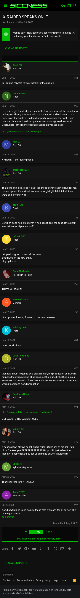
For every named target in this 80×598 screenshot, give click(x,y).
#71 (76, 407)
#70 (76, 368)
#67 (76, 284)
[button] (5, 5)
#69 (76, 340)
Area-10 (17, 65)
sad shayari (8, 516)
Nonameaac (19, 93)
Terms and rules (25, 580)
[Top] (70, 580)
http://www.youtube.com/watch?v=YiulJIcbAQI (27, 412)
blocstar (10, 22)
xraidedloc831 (21, 169)
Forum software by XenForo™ (33, 589)
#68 (76, 312)
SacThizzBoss (21, 394)
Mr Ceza (17, 464)
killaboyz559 (19, 327)
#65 (76, 217)
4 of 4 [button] (49, 531)
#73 (76, 477)
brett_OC (18, 204)
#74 (76, 505)
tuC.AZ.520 (19, 236)
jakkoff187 (18, 429)
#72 (76, 441)
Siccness (8, 574)
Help (55, 580)
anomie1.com (20, 299)
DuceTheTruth (21, 271)
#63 (76, 154)
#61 (76, 78)
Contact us (9, 580)
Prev (37, 531)
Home (63, 580)
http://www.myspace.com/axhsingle (21, 131)
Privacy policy (43, 580)
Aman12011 (19, 492)
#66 (76, 249)
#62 (76, 106)
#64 (76, 182)
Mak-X (16, 141)
